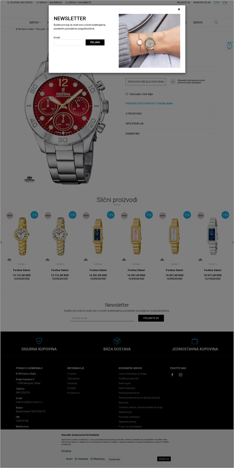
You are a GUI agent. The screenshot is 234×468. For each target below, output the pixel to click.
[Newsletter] (149, 40)
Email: (57, 37)
